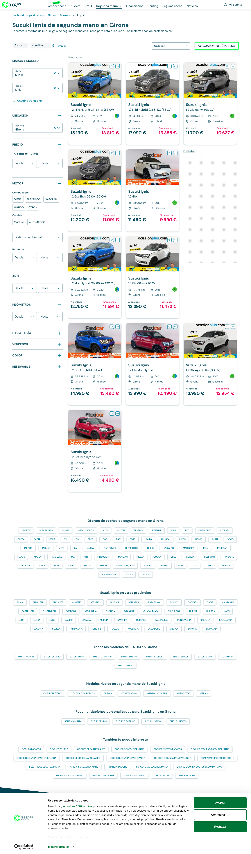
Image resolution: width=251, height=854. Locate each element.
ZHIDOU (146, 574)
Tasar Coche (161, 775)
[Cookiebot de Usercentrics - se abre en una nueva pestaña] (24, 847)
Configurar (218, 814)
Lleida (36, 620)
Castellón (27, 611)
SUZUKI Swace (181, 656)
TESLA (209, 565)
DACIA (37, 539)
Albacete (38, 602)
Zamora (192, 628)
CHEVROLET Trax (52, 693)
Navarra (122, 620)
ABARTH (26, 530)
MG (73, 556)
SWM (180, 565)
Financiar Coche (117, 766)
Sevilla (56, 628)
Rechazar (220, 826)
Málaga (86, 620)
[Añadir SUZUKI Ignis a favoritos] (112, 66)
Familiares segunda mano (83, 766)
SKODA (87, 565)
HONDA (148, 539)
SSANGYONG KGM (125, 565)
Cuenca (110, 611)
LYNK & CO (168, 548)
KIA (75, 548)
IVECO (230, 539)
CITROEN (224, 530)
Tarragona (76, 628)
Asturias (95, 602)
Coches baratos (31, 749)
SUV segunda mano (134, 775)
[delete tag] (26, 45)
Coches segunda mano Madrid (83, 758)
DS (77, 539)
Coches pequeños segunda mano (210, 749)
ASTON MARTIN (86, 530)
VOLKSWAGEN (108, 574)
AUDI (105, 530)
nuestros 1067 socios (77, 806)
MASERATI (222, 548)
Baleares (133, 602)
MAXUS (21, 556)
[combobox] (15, 75)
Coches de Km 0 (59, 749)
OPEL (173, 556)
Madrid (68, 620)
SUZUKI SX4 (227, 656)
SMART (103, 565)
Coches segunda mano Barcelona (36, 758)
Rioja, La (205, 620)
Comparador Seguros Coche (217, 758)
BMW (173, 530)
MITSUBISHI (103, 556)
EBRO (90, 539)
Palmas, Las (161, 620)
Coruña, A (91, 611)
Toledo (115, 628)
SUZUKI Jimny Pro (102, 656)
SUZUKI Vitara (125, 665)
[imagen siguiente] (118, 80)
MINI (86, 556)
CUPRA (21, 539)
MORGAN (123, 556)
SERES (71, 565)
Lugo (52, 620)
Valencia (133, 628)
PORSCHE (229, 556)
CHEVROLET (204, 530)
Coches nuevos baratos (167, 749)
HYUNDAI (165, 539)
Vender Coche (186, 775)
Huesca (210, 611)
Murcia (104, 620)
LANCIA (90, 548)
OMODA (157, 556)
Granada (129, 611)
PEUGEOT (190, 556)
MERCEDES (56, 556)
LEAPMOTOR (131, 548)
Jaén (227, 611)
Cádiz (210, 602)
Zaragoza (211, 628)
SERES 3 (203, 693)
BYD (187, 530)
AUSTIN (121, 530)
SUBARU (148, 565)
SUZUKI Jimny (77, 656)
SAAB (42, 565)
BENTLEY (138, 530)
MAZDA (37, 556)
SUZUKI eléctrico (125, 721)
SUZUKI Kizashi (129, 656)
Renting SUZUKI (73, 721)
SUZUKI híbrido (153, 721)
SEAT (56, 565)
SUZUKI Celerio (52, 656)
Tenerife (96, 628)
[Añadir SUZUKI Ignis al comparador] (117, 66)
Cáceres (193, 602)
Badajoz (114, 602)
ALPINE (65, 530)
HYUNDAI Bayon (129, 693)
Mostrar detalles (58, 846)
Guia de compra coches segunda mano (199, 766)
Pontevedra (184, 620)
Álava (20, 602)
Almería (76, 602)
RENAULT (25, 565)
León (21, 620)
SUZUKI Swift (205, 656)
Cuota (34, 153)
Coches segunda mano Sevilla (127, 758)
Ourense (141, 620)
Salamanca (225, 620)
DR (65, 539)
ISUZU (215, 539)
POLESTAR (209, 556)
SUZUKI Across (26, 656)
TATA (194, 565)
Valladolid (154, 628)
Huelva (193, 611)
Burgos (174, 602)
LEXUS (150, 548)
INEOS (182, 539)
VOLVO (128, 574)
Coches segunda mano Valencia (172, 758)
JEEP (61, 548)
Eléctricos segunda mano (44, 766)
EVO (105, 539)
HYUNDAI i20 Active (157, 693)
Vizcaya (174, 628)
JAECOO (28, 548)
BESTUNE (157, 530)
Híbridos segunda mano (69, 775)
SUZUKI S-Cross (155, 656)
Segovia (38, 628)
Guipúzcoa (174, 611)
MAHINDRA (188, 548)
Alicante (58, 602)
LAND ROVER (109, 548)
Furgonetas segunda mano (152, 766)
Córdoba (71, 611)
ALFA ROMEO (46, 530)
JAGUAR (46, 548)
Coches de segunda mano (129, 749)
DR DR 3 (108, 693)
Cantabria (228, 602)
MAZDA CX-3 (183, 693)
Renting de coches (103, 775)
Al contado (21, 153)
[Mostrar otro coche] (94, 95)
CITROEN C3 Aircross (83, 693)
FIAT (118, 539)
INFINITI (198, 539)
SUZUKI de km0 (99, 721)
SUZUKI (164, 565)
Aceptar (220, 802)
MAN (205, 548)
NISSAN (140, 556)
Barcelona (154, 602)
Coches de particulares (91, 749)
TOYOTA (226, 565)
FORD (132, 539)
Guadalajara (151, 611)
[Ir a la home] (12, 5)
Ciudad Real (49, 611)
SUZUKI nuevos (178, 721)
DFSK (52, 539)
